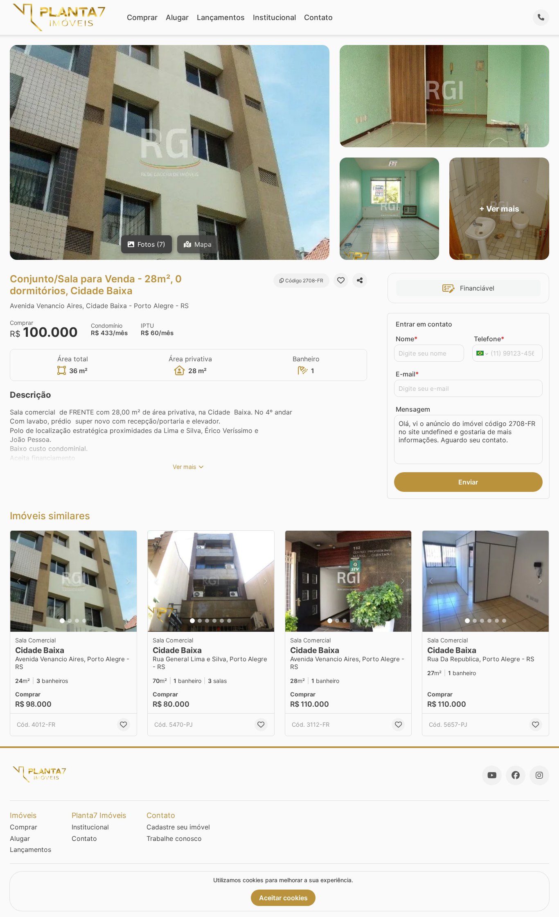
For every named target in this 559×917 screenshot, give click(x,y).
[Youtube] (492, 775)
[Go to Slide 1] (62, 620)
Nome (406, 339)
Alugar (177, 17)
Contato (318, 17)
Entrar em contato (424, 324)
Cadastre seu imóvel (178, 827)
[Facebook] (515, 775)
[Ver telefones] (541, 17)
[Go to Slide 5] (222, 621)
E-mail (407, 374)
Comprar (142, 17)
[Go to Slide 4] (84, 621)
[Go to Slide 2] (70, 621)
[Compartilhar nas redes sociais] (359, 280)
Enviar (468, 482)
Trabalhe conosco (174, 838)
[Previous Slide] (18, 581)
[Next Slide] (128, 581)
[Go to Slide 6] (229, 621)
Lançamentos (221, 17)
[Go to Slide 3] (77, 621)
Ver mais (184, 466)
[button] (73, 581)
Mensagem (413, 409)
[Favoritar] (341, 280)
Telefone (489, 339)
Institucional (274, 17)
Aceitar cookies (283, 898)
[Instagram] (539, 775)
